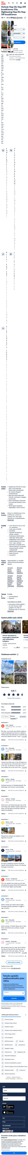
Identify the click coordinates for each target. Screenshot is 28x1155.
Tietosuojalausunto (5, 1008)
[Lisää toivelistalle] (19, 622)
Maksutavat (5, 1128)
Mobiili (4, 1103)
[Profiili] (25, 3)
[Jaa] (25, 17)
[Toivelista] (13, 3)
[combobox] (14, 718)
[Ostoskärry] (17, 3)
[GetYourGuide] (3, 3)
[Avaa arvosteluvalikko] (25, 727)
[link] (11, 635)
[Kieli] (21, 3)
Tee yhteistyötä (6, 1125)
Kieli (4, 1086)
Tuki (3, 1118)
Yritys (3, 1122)
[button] (7, 18)
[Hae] (9, 3)
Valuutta (5, 1094)
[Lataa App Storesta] (8, 1112)
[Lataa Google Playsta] (8, 1107)
